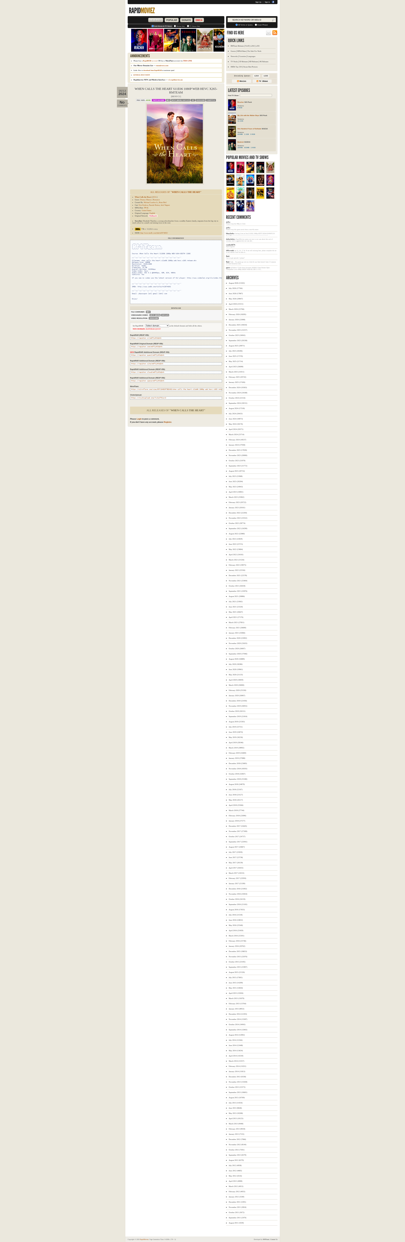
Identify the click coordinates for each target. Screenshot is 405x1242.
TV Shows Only (195, 26)
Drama (142, 200)
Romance (156, 200)
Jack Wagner (165, 205)
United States (146, 210)
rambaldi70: (231, 245)
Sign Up (258, 2)
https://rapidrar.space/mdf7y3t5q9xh (147, 381)
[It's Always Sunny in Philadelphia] (230, 198)
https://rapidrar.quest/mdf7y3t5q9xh (147, 355)
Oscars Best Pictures (250, 67)
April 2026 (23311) (236, 304)
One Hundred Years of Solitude (249, 129)
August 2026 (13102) (237, 283)
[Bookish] (260, 172)
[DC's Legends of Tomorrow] (270, 185)
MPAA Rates (241, 51)
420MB (240, 134)
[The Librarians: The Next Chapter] (250, 198)
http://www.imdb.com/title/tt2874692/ (154, 233)
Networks (234, 56)
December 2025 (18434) (238, 325)
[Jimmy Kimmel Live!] (250, 172)
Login (139, 419)
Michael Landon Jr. (151, 202)
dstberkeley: (230, 239)
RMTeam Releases (237, 46)
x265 (258, 46)
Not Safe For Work (254, 51)
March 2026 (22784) (236, 309)
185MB (240, 147)
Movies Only (180, 26)
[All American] (260, 185)
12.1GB (240, 121)
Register (167, 422)
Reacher (240, 102)
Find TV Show (233, 95)
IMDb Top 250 (236, 67)
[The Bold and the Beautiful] (250, 211)
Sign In (267, 2)
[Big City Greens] (240, 198)
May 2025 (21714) (236, 361)
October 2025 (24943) (237, 335)
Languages (251, 56)
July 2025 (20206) (236, 351)
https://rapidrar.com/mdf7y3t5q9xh (146, 346)
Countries (242, 56)
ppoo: (228, 267)
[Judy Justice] (240, 172)
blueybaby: (230, 233)
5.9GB (239, 108)
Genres (233, 51)
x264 (252, 46)
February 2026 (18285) (237, 314)
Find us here (235, 32)
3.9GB (252, 134)
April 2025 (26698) (236, 367)
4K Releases (264, 61)
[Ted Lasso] (250, 185)
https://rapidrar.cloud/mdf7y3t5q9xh (147, 372)
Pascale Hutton (154, 205)
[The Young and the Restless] (230, 211)
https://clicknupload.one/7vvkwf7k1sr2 (148, 398)
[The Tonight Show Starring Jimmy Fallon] (240, 211)
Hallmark (153, 216)
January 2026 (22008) (237, 320)
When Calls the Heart (143, 197)
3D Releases (243, 61)
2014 (154, 197)
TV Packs (234, 61)
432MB (246, 147)
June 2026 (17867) (236, 293)
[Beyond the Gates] (270, 172)
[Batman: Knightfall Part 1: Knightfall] (270, 198)
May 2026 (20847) (236, 299)
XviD (247, 46)
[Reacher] (230, 172)
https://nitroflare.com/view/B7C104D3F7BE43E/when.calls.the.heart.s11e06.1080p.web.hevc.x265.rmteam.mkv (179, 389)
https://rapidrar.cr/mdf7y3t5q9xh (146, 338)
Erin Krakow (143, 205)
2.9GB (253, 147)
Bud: (228, 256)
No (122, 102)
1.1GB (246, 134)
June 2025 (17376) (236, 356)
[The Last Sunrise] (240, 185)
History (149, 200)
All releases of (176, 192)
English (152, 213)
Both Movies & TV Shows (163, 26)
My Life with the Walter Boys (248, 115)
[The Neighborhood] (230, 185)
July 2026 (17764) (236, 288)
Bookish (240, 142)
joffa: (228, 222)
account (150, 61)
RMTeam (158, 100)
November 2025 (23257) (238, 330)
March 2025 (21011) (236, 372)
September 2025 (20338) (238, 340)
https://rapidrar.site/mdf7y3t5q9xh (147, 364)
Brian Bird (162, 202)
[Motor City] (260, 198)
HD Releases (253, 61)
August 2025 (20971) (237, 346)
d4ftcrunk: (230, 250)
